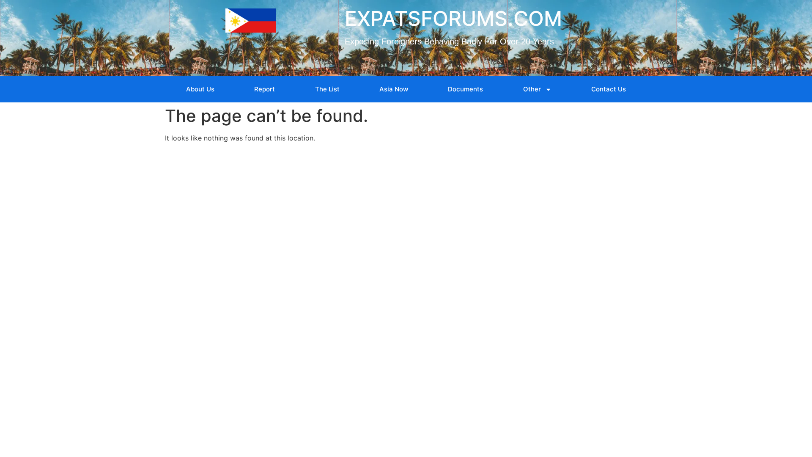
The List (327, 89)
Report (264, 89)
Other (532, 89)
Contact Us (608, 89)
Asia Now (393, 89)
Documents (465, 89)
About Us (200, 89)
